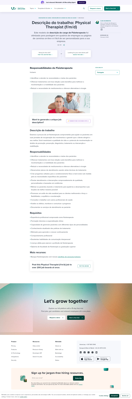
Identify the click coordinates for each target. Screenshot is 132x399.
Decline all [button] (125, 395)
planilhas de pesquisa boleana (69, 257)
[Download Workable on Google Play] (103, 359)
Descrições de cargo (45, 18)
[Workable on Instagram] (96, 353)
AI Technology (15, 353)
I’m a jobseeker (59, 8)
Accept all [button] (114, 396)
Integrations (15, 357)
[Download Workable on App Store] (87, 359)
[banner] (61, 121)
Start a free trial (111, 8)
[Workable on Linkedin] (81, 353)
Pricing (13, 346)
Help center (36, 346)
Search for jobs (37, 357)
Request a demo (95, 8)
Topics (32, 8)
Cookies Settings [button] (103, 395)
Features (14, 349)
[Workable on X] (92, 353)
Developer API (37, 353)
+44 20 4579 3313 (100, 348)
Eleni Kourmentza (105, 20)
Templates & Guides (44, 8)
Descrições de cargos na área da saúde (64, 18)
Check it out (82, 2)
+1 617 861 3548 (91, 344)
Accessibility (59, 357)
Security (13, 360)
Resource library (38, 349)
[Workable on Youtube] (88, 353)
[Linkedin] (101, 29)
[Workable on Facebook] (85, 353)
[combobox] (84, 8)
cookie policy (23, 397)
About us (58, 346)
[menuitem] (32, 8)
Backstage (58, 353)
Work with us (59, 349)
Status (57, 360)
